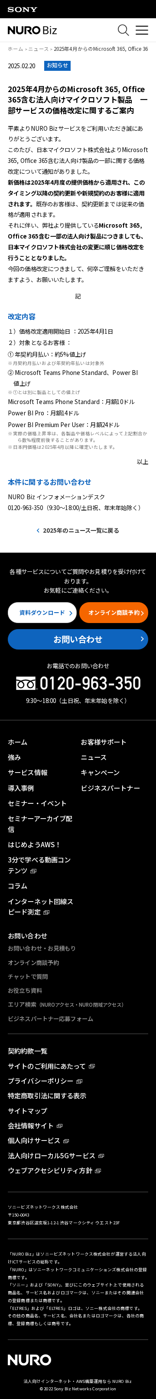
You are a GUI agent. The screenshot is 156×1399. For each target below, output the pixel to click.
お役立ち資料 (25, 990)
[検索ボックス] (124, 30)
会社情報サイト (31, 1125)
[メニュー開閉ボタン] (142, 30)
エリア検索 (67, 1004)
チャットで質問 (28, 976)
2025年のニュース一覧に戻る (81, 530)
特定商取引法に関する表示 (47, 1095)
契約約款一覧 (27, 1050)
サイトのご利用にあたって (47, 1066)
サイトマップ (27, 1110)
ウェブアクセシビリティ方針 (50, 1170)
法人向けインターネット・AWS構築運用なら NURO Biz (78, 1381)
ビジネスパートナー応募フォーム (50, 1018)
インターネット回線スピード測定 (40, 906)
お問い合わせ (78, 639)
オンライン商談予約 (114, 612)
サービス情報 (27, 772)
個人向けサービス (34, 1140)
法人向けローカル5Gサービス (51, 1155)
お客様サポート (104, 741)
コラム (17, 885)
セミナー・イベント (37, 803)
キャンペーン (100, 772)
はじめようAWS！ (34, 844)
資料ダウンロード (42, 612)
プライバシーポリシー (40, 1080)
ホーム (15, 48)
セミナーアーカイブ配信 (40, 823)
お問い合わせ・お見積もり (42, 948)
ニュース (38, 48)
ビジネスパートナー (110, 787)
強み (14, 757)
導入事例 (21, 787)
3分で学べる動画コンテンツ (39, 865)
